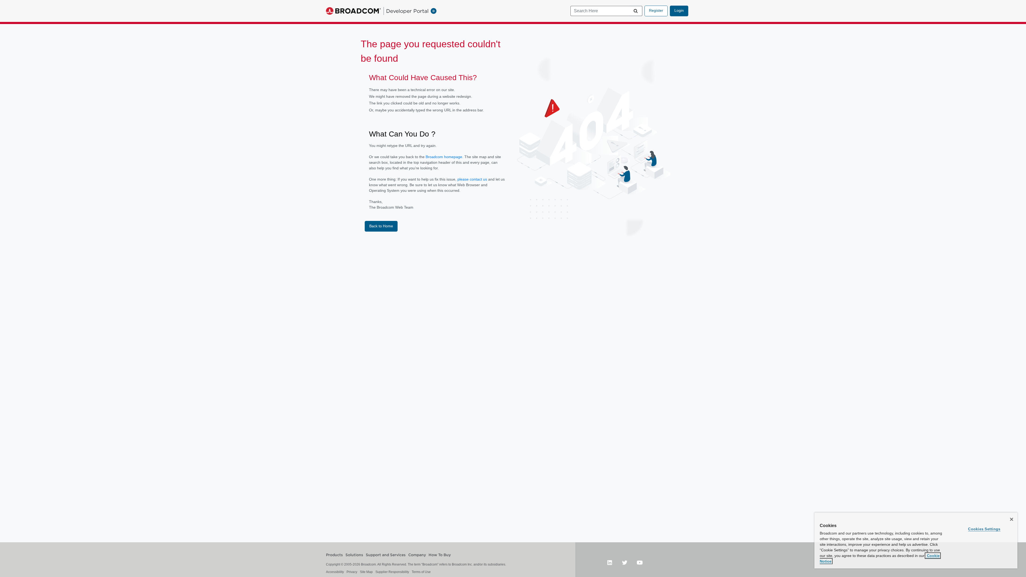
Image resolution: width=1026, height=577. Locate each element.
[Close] (1011, 519)
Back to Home (381, 226)
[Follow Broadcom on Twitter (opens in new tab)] (624, 562)
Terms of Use (421, 572)
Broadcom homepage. (444, 157)
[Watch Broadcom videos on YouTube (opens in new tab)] (639, 562)
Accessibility (335, 572)
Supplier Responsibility (392, 572)
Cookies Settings (984, 529)
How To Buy (440, 555)
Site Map (366, 572)
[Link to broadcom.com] (353, 11)
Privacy (352, 572)
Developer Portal (407, 11)
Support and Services (386, 555)
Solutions (354, 555)
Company (417, 555)
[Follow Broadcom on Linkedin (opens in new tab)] (610, 562)
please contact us (472, 179)
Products (334, 555)
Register (656, 10)
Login (679, 10)
